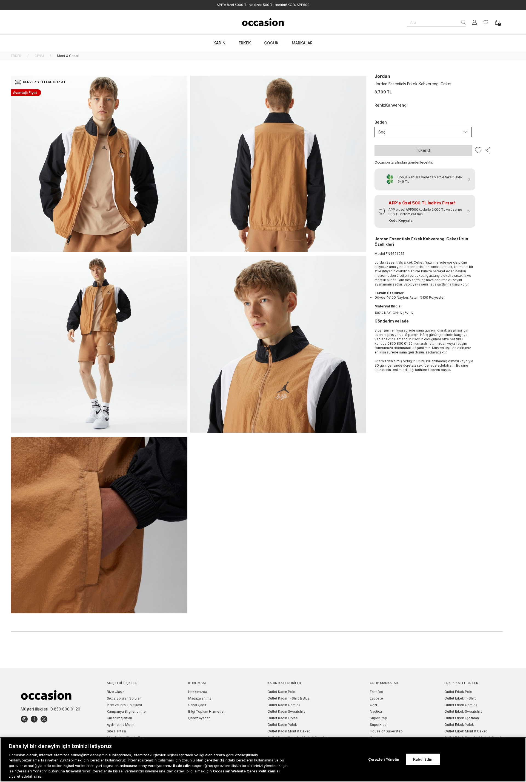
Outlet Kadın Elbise (282, 718)
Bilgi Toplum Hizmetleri (206, 711)
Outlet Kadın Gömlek (284, 705)
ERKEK (16, 56)
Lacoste (376, 698)
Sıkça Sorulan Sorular (124, 698)
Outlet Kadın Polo (281, 692)
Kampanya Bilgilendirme (126, 711)
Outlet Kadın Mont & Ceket (288, 731)
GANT (374, 705)
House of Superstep (386, 731)
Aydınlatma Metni (120, 725)
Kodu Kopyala (400, 220)
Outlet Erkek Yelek (459, 725)
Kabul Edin (422, 759)
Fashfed (376, 692)
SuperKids (378, 725)
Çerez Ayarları (199, 718)
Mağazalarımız (199, 698)
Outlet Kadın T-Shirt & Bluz (288, 698)
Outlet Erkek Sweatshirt (463, 711)
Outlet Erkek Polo (458, 692)
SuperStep (378, 718)
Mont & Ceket (68, 56)
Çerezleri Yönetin (383, 759)
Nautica (376, 711)
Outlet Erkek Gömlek (461, 705)
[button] (425, 211)
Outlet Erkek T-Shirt (460, 698)
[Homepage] (263, 22)
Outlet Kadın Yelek (282, 725)
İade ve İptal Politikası (124, 705)
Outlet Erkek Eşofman (461, 718)
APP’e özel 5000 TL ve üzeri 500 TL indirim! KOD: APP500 (263, 5)
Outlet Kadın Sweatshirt (286, 711)
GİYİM (39, 56)
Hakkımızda (197, 692)
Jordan (382, 76)
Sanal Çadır (197, 705)
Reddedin (182, 765)
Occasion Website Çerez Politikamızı (246, 771)
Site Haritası (116, 731)
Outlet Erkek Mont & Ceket (465, 731)
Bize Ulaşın (115, 692)
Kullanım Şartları (119, 718)
